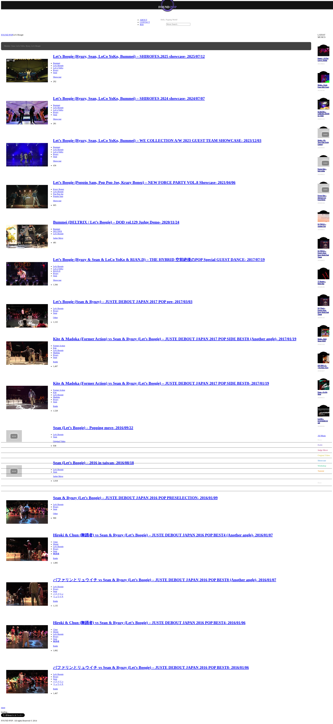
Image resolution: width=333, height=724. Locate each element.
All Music (322, 488)
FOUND (167, 7)
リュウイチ (58, 596)
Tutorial (321, 471)
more (3, 708)
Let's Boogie (58, 504)
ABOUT (143, 20)
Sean (55, 509)
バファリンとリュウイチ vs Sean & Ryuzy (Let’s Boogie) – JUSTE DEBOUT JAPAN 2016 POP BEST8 (151, 667)
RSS (142, 24)
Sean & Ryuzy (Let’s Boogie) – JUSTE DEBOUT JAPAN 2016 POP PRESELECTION (135, 498)
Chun (55, 542)
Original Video (324, 455)
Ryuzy (55, 507)
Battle (55, 558)
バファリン (58, 594)
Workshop (322, 466)
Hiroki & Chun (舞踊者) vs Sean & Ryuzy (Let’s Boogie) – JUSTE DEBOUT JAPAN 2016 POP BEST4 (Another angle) (163, 535)
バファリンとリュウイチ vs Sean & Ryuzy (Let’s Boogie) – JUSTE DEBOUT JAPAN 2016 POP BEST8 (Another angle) (164, 580)
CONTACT (145, 22)
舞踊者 (56, 554)
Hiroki (55, 544)
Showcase (322, 460)
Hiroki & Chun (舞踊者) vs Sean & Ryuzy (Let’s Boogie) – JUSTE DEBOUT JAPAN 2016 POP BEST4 (149, 622)
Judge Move (323, 450)
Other (55, 513)
